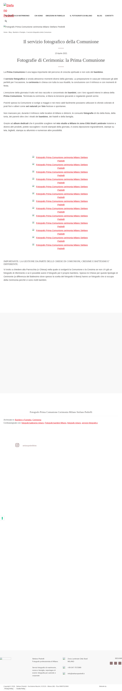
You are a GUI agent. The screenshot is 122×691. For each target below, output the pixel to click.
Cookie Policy (20, 688)
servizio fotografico (90, 423)
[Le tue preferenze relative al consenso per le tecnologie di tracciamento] (2, 518)
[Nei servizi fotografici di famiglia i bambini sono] (30, 515)
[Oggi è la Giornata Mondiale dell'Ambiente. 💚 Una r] (9, 545)
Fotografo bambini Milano (55, 423)
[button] (6, 21)
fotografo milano (74, 423)
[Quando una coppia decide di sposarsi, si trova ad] (112, 510)
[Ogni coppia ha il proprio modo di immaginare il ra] (71, 550)
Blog (10, 32)
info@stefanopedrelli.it (76, 673)
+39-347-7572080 (74, 667)
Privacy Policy (9, 688)
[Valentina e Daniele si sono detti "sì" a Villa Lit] (50, 518)
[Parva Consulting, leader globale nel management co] (91, 539)
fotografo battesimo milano (33, 423)
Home (6, 32)
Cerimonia (36, 420)
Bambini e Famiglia (19, 32)
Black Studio (112, 686)
